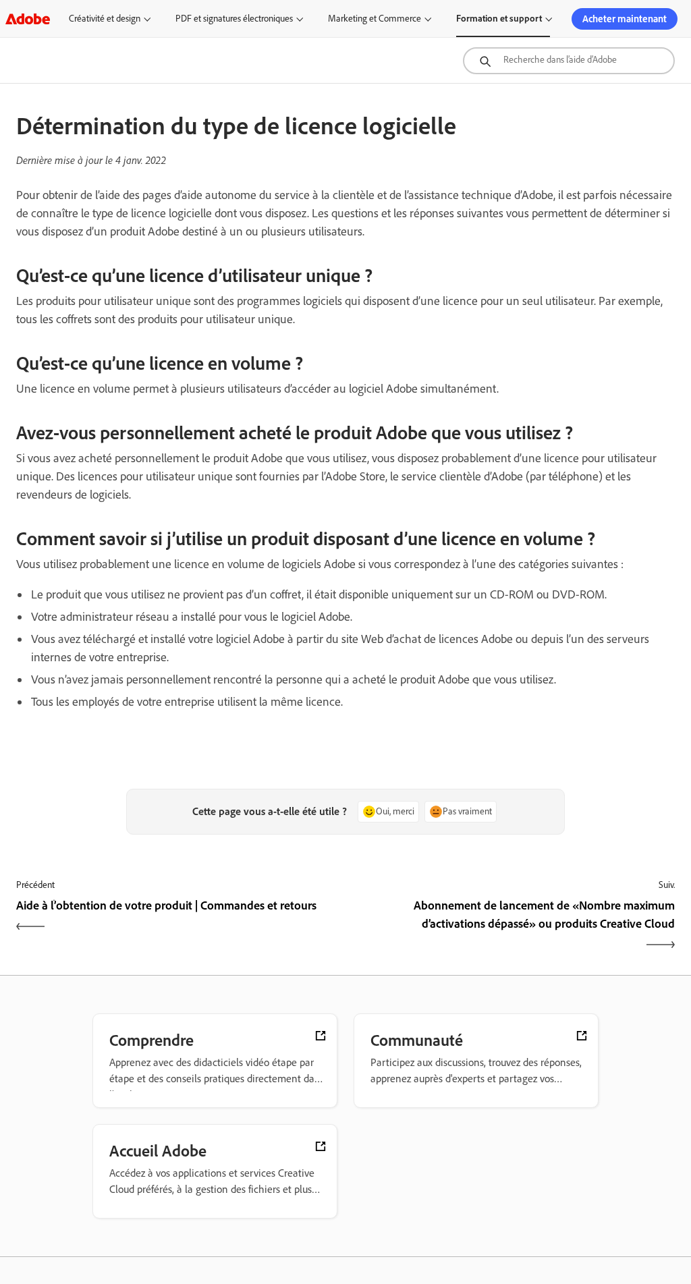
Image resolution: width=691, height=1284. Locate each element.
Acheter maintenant (624, 19)
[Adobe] (27, 18)
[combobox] (569, 60)
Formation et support (499, 18)
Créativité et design (104, 18)
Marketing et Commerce (374, 18)
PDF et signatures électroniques (234, 18)
